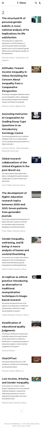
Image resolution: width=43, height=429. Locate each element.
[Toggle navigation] (3, 3)
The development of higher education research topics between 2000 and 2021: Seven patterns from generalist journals (14, 204)
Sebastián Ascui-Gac (10, 151)
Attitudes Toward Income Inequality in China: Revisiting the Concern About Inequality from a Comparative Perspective (14, 79)
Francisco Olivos (8, 58)
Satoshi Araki (7, 269)
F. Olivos (21, 3)
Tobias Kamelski (22, 148)
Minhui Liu (20, 371)
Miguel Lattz (21, 106)
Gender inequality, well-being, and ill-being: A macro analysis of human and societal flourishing (15, 246)
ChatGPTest (9, 358)
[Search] (36, 3)
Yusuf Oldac (7, 185)
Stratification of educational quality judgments (13, 326)
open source (30, 424)
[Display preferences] (40, 3)
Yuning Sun (20, 58)
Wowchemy (16, 424)
